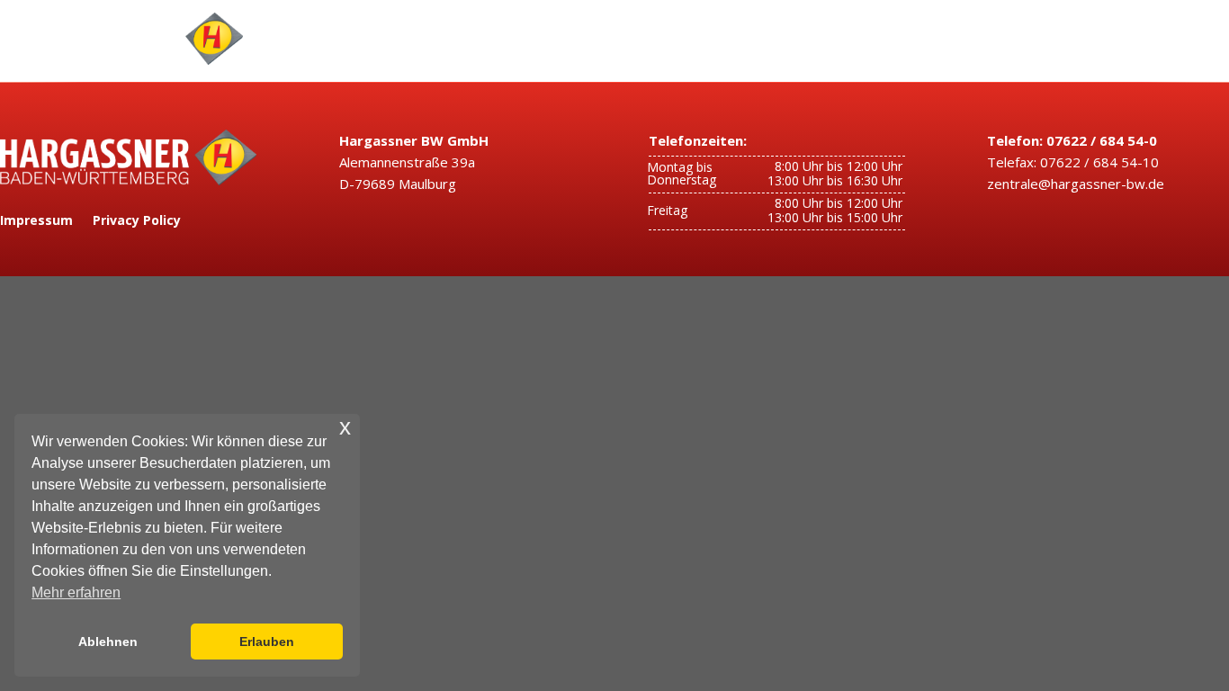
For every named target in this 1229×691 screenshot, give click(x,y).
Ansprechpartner (659, 39)
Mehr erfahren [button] (76, 592)
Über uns (772, 39)
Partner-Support (1037, 39)
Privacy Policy (137, 221)
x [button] (345, 426)
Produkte (545, 39)
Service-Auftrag (900, 39)
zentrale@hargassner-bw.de (1075, 184)
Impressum (36, 221)
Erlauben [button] (266, 641)
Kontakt (1164, 39)
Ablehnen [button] (108, 641)
